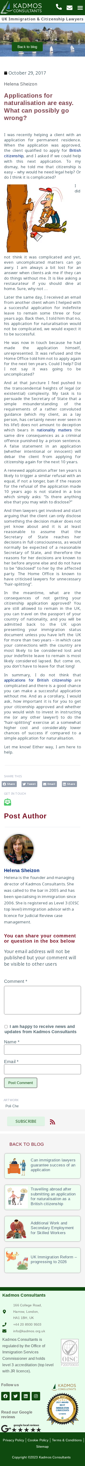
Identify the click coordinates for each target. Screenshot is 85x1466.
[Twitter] (15, 1396)
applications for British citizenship (37, 680)
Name (11, 1042)
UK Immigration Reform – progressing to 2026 (54, 1259)
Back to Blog (26, 1144)
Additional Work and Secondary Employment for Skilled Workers (52, 1228)
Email (11, 1061)
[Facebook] (5, 1396)
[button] (9, 784)
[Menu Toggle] (80, 8)
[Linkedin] (25, 1396)
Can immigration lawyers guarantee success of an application (53, 1165)
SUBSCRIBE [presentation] (26, 1121)
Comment (15, 981)
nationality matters (54, 430)
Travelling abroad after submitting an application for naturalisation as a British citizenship (53, 1196)
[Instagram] (36, 1396)
